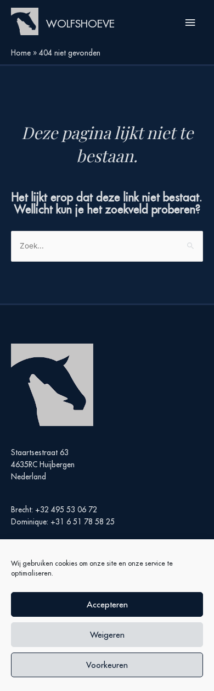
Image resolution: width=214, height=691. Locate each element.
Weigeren (107, 634)
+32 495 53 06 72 (66, 510)
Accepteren (107, 604)
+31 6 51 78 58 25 (82, 522)
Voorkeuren (107, 665)
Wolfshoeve (80, 23)
